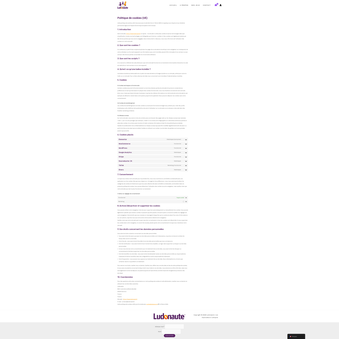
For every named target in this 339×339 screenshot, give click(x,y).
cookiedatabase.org (152, 304)
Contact (207, 5)
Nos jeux (195, 5)
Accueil (173, 5)
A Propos (184, 5)
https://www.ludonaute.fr (133, 33)
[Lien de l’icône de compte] (221, 5)
